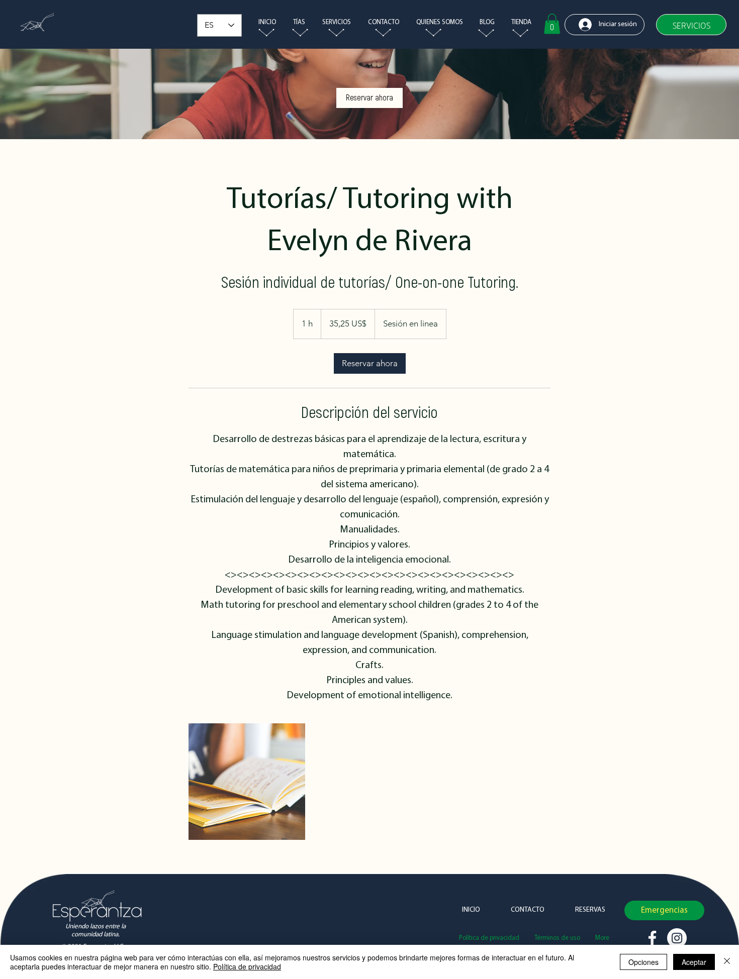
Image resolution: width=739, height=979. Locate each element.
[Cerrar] (727, 962)
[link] (369, 98)
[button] (335, 23)
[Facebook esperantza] (652, 938)
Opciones (643, 962)
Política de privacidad (247, 966)
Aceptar (694, 962)
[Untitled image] (247, 781)
